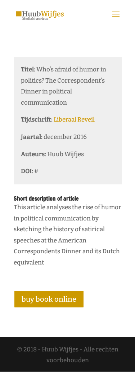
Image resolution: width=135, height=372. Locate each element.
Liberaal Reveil (74, 119)
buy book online (49, 299)
